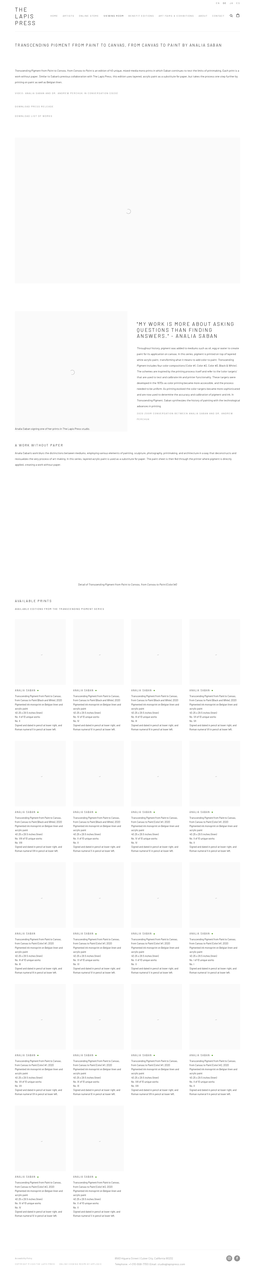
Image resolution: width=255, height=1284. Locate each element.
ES (238, 2)
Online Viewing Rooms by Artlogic (80, 1264)
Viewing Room (114, 15)
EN (218, 2)
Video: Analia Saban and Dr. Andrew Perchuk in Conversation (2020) (66, 93)
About (203, 15)
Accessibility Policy (23, 1258)
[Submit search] (231, 15)
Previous (15, 526)
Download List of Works (33, 115)
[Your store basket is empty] (238, 16)
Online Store (89, 15)
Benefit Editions (141, 15)
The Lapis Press (25, 16)
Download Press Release (34, 106)
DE (225, 2)
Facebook (237, 1258)
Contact (218, 15)
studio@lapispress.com (171, 1264)
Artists (68, 15)
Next (240, 526)
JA (231, 2)
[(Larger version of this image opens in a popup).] (127, 526)
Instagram (229, 1258)
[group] (127, 526)
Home (54, 15)
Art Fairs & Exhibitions (176, 15)
